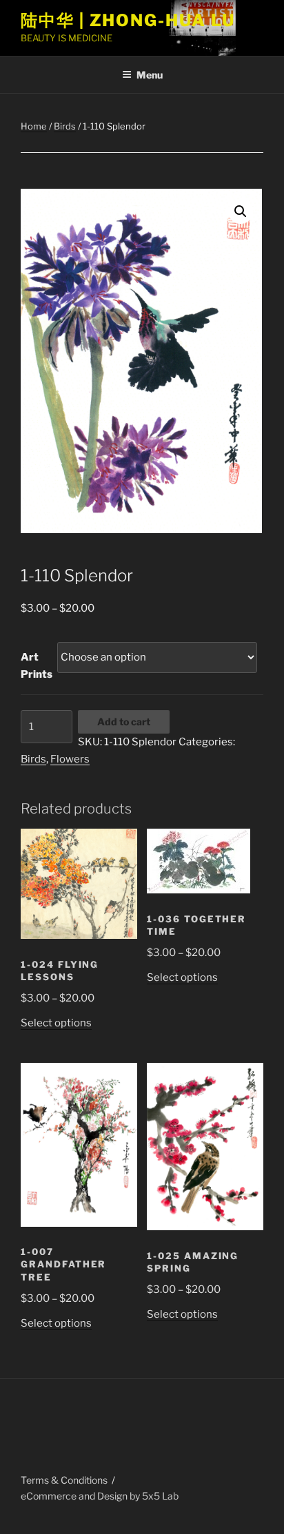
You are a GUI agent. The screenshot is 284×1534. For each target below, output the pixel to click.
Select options (56, 1023)
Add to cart (123, 721)
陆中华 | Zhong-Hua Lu (128, 20)
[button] (240, 211)
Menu (149, 75)
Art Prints (36, 666)
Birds (65, 126)
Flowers (70, 759)
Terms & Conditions (64, 1480)
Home (34, 126)
